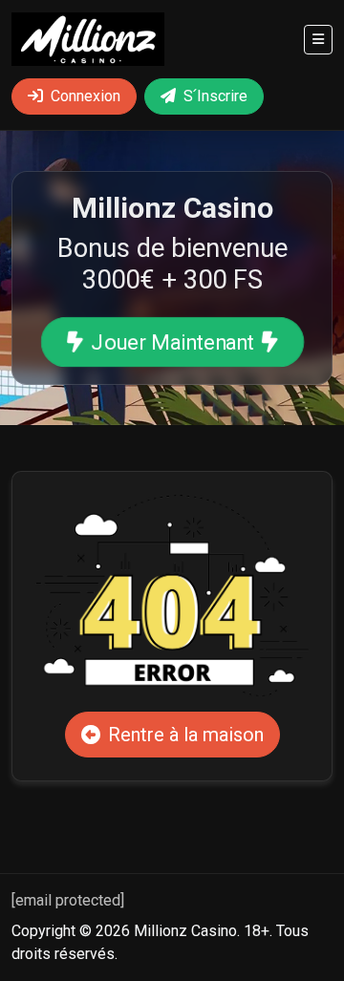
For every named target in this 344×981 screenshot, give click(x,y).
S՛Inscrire (215, 96)
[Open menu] (318, 39)
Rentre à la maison (186, 734)
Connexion (85, 96)
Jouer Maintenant (171, 342)
